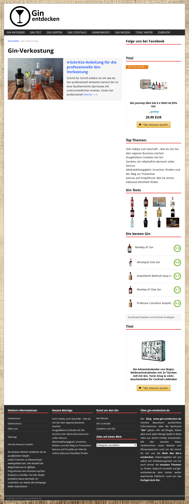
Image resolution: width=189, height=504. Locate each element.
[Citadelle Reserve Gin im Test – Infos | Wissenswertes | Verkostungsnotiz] (145, 215)
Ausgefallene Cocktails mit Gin (144, 157)
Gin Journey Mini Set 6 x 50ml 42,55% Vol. (153, 104)
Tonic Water (144, 32)
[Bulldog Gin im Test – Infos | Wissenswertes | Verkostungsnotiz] (145, 225)
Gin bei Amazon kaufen (20, 444)
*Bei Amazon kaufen (155, 124)
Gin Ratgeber (16, 32)
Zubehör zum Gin (105, 428)
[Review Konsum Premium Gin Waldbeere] (172, 225)
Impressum (14, 418)
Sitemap (12, 437)
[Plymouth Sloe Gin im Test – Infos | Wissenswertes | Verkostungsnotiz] (145, 204)
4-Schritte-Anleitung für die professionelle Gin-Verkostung (92, 67)
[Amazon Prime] (154, 111)
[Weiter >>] (90, 94)
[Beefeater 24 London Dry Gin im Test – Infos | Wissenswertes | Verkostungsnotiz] (132, 204)
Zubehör (164, 32)
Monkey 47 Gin (144, 247)
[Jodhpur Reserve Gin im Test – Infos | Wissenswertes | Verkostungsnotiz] (159, 215)
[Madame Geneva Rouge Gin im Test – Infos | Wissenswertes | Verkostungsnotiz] (159, 225)
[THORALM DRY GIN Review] (159, 204)
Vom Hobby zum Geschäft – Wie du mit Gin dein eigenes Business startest (71, 422)
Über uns (13, 428)
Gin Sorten (54, 32)
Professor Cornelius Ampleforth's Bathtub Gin (155, 303)
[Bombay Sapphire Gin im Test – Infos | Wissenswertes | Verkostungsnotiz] (132, 225)
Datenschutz (15, 423)
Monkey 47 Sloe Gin (149, 289)
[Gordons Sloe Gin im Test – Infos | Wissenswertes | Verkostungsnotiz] (172, 215)
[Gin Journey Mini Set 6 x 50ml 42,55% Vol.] (153, 85)
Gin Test (35, 32)
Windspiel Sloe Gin (148, 262)
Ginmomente (101, 32)
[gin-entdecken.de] (94, 16)
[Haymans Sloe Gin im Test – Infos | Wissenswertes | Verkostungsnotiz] (132, 215)
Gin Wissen (122, 32)
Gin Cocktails (77, 32)
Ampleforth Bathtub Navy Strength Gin (155, 276)
